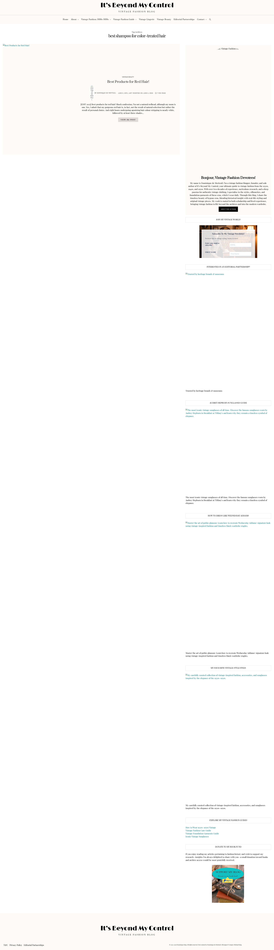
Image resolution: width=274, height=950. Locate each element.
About (74, 19)
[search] (210, 19)
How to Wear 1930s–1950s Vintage (201, 827)
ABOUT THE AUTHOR (228, 209)
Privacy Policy (16, 945)
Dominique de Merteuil (106, 93)
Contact (201, 19)
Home (65, 19)
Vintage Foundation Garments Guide (202, 833)
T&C (6, 945)
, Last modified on (135, 93)
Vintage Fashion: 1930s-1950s (95, 19)
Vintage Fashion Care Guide (198, 830)
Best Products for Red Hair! (128, 82)
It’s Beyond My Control (137, 5)
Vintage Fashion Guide (123, 19)
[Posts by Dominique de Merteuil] (92, 93)
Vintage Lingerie (146, 19)
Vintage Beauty (164, 19)
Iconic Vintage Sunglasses (197, 836)
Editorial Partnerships (184, 19)
